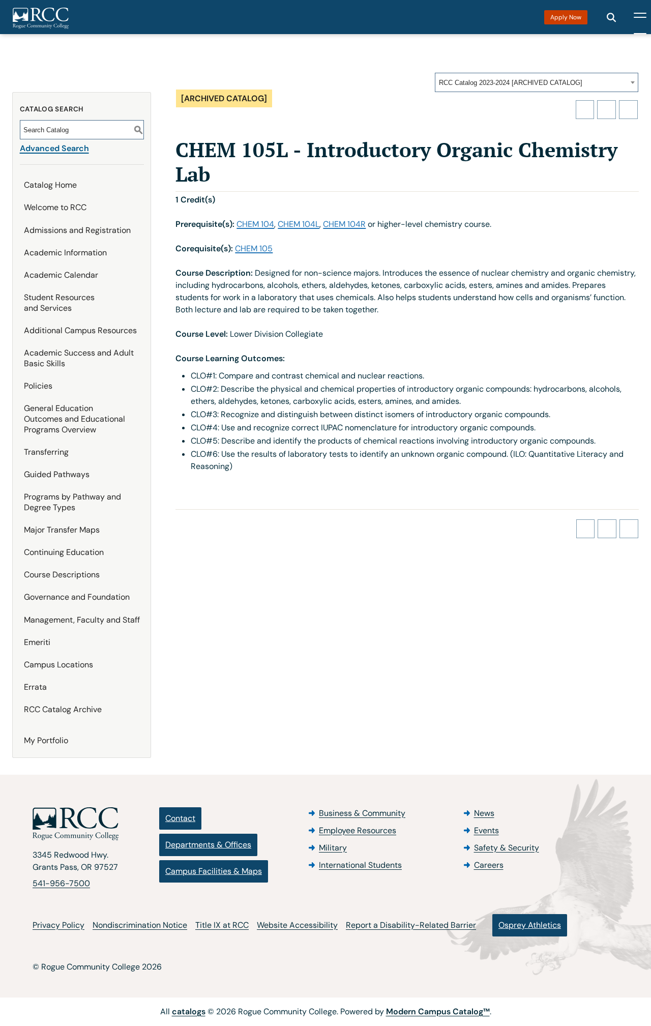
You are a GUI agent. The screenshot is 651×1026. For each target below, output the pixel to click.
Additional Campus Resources (80, 330)
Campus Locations (58, 664)
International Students (360, 865)
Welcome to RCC (55, 207)
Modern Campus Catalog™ (438, 1011)
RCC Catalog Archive (63, 709)
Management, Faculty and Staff (82, 619)
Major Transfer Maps (62, 529)
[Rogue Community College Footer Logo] (76, 824)
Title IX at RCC (222, 925)
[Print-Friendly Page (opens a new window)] (606, 109)
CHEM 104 (255, 224)
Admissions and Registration (77, 230)
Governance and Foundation (77, 597)
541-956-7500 (61, 883)
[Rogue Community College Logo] (41, 18)
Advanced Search (54, 148)
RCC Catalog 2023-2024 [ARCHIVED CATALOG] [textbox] (510, 82)
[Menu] (640, 17)
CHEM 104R (344, 224)
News (484, 813)
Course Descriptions (62, 574)
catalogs (188, 1011)
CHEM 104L (298, 224)
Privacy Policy (58, 925)
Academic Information (65, 252)
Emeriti (37, 642)
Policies (38, 385)
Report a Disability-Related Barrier (411, 925)
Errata (35, 687)
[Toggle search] (612, 17)
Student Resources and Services (59, 302)
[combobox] (536, 82)
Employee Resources (357, 830)
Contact (180, 818)
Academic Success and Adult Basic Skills (79, 358)
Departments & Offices (208, 844)
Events (486, 830)
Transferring (46, 452)
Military (333, 847)
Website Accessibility (297, 925)
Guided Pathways (57, 474)
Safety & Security (506, 847)
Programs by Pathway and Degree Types (72, 502)
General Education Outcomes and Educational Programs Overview (74, 419)
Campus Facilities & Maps (213, 871)
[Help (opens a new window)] (628, 109)
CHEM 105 (254, 248)
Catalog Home (50, 185)
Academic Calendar (61, 275)
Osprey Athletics (529, 925)
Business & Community (362, 813)
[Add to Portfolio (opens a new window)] (585, 109)
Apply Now (565, 17)
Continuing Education (64, 552)
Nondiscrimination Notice (140, 925)
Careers (489, 865)
